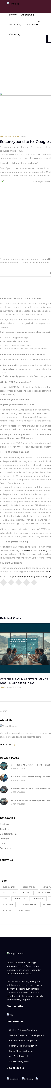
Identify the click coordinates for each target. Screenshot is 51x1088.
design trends (29, 887)
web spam (7, 910)
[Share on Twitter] (11, 582)
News (23, 136)
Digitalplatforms (9, 834)
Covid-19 (4, 824)
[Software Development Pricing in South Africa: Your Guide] (4, 778)
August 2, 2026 (14, 687)
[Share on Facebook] (3, 582)
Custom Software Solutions (23, 1030)
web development (28, 904)
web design (8, 904)
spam (5, 899)
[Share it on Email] (26, 582)
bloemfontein (9, 887)
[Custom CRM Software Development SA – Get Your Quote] (4, 789)
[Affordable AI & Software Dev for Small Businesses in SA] (25, 648)
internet (27, 893)
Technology (6, 848)
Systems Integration (19, 1061)
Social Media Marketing (21, 1051)
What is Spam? (24, 910)
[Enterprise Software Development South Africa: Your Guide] (4, 801)
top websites (38, 899)
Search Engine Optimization (23, 1046)
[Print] (34, 582)
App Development (18, 1056)
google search (9, 893)
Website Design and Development (26, 1035)
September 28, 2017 (9, 136)
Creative (4, 829)
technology (19, 899)
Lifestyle (4, 838)
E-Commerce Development (23, 1040)
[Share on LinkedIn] (19, 582)
